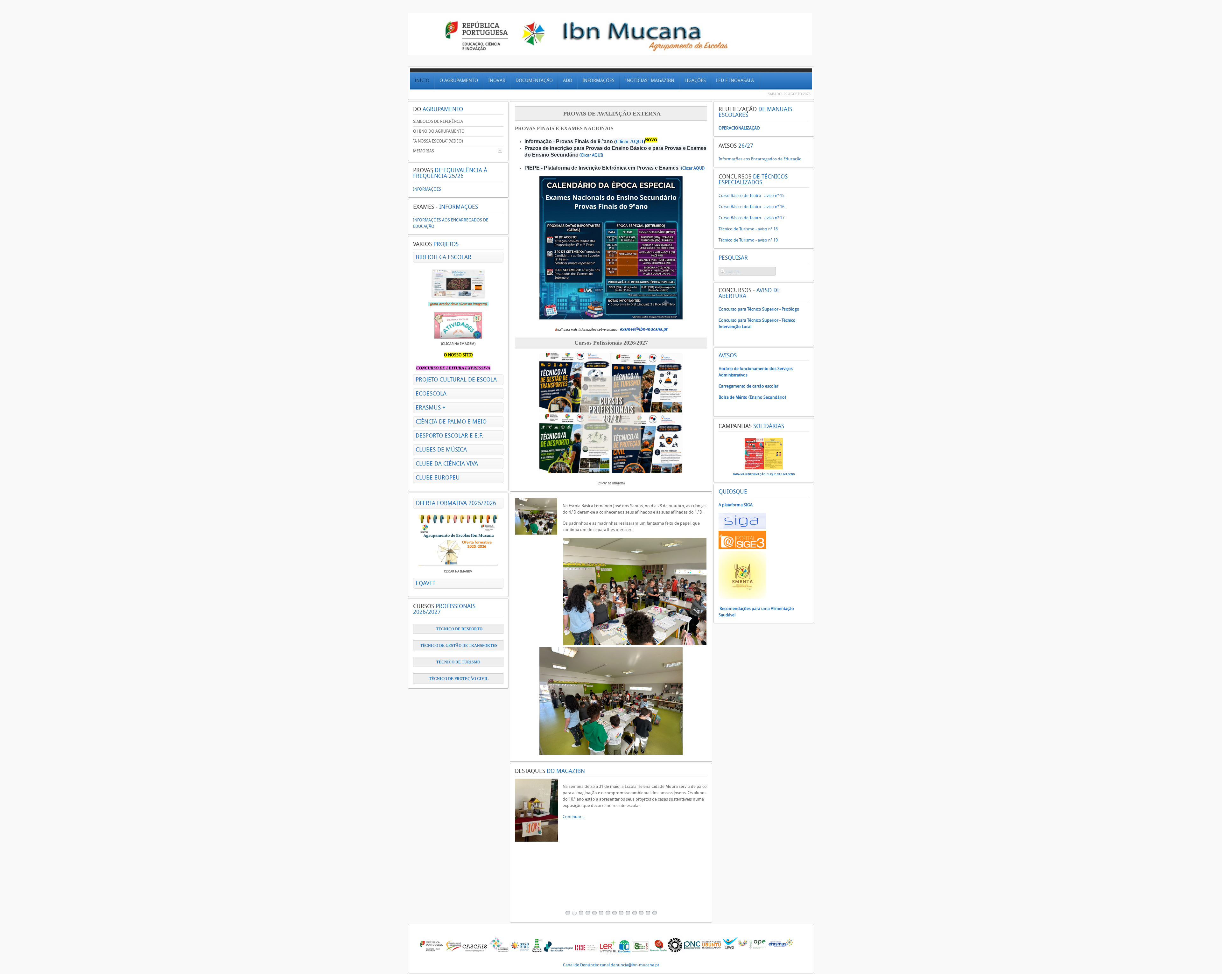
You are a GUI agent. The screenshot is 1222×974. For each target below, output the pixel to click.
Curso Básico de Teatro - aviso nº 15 (751, 195)
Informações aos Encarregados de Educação (760, 159)
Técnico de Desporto (459, 629)
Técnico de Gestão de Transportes (458, 645)
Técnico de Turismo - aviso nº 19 (748, 240)
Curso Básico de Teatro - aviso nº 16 (751, 206)
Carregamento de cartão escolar (748, 386)
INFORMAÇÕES (427, 189)
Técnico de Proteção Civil (458, 678)
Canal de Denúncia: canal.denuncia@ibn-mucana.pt (611, 965)
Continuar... (573, 805)
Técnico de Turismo (458, 662)
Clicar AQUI (629, 141)
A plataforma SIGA (736, 504)
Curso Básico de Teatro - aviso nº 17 (751, 217)
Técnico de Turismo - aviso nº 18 (748, 229)
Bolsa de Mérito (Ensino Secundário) (752, 397)
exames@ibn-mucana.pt (643, 329)
